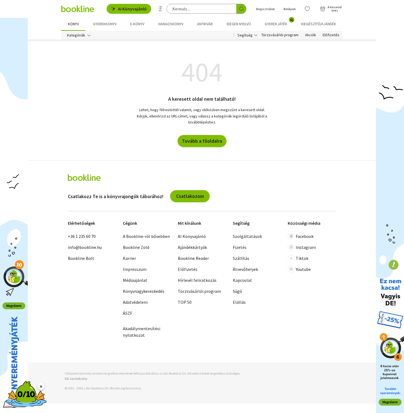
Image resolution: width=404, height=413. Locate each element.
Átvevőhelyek (245, 269)
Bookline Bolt (81, 258)
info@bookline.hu (85, 247)
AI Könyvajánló (132, 9)
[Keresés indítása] (241, 9)
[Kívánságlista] (307, 9)
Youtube (303, 269)
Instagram (306, 247)
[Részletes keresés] (160, 9)
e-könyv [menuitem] (137, 23)
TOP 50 (185, 302)
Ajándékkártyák (192, 247)
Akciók (310, 35)
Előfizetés (331, 35)
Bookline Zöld (136, 247)
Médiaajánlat (135, 280)
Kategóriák (76, 35)
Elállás (239, 302)
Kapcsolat (242, 280)
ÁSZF (127, 313)
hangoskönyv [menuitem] (170, 23)
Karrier (129, 258)
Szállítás (241, 258)
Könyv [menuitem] (73, 23)
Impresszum (134, 269)
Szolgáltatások (247, 236)
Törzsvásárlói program (279, 35)
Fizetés (240, 247)
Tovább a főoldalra (202, 141)
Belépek (290, 9)
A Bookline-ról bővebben (146, 236)
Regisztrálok (265, 9)
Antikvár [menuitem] (205, 23)
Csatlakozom (190, 196)
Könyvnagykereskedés (143, 291)
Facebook (305, 236)
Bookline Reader (193, 258)
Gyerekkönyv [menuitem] (105, 23)
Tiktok (302, 258)
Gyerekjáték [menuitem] (279, 22)
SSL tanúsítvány (76, 379)
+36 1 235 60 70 (82, 236)
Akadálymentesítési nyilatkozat (141, 332)
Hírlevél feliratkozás (197, 280)
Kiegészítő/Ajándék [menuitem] (318, 23)
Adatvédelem (135, 302)
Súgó (237, 291)
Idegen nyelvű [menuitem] (239, 23)
